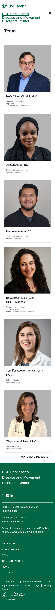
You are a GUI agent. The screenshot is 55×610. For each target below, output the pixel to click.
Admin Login (10, 599)
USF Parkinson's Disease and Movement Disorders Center (21, 17)
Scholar (18, 594)
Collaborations (12, 561)
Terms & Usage (31, 585)
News (5, 566)
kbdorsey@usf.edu (14, 532)
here (21, 528)
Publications (10, 549)
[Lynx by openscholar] (6, 594)
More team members (34, 457)
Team (5, 555)
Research (8, 543)
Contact (7, 572)
